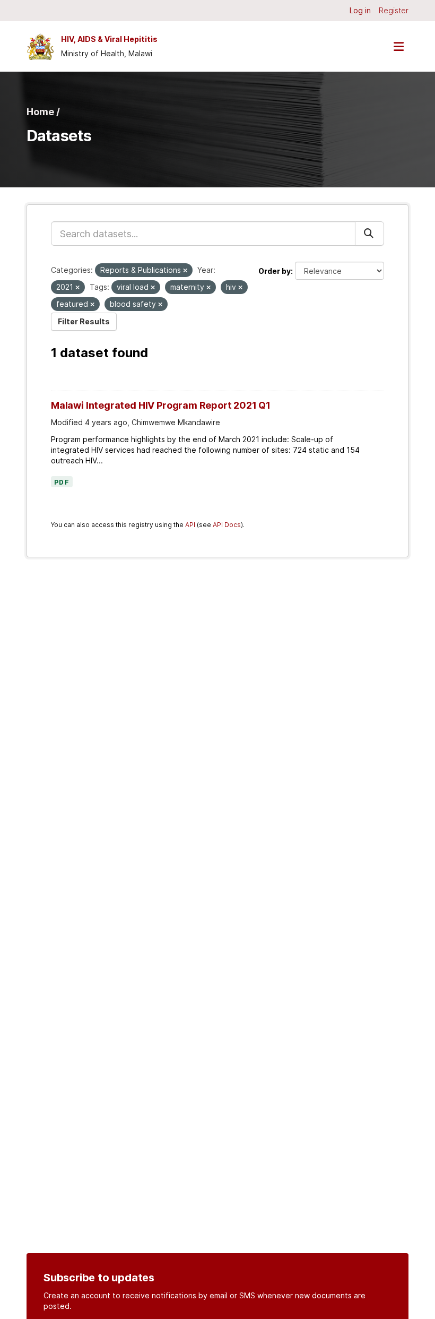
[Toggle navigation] (398, 46)
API (190, 525)
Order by (274, 270)
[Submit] (369, 233)
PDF (61, 482)
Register (393, 10)
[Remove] (185, 270)
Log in (360, 10)
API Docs (227, 525)
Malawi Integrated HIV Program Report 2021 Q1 (161, 405)
